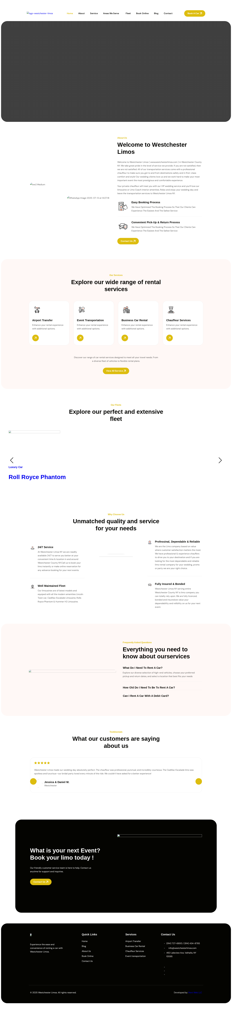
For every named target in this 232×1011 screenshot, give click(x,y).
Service (94, 13)
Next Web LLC (195, 992)
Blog (156, 13)
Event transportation (135, 956)
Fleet (128, 13)
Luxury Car (16, 467)
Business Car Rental (135, 946)
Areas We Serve (111, 13)
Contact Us (87, 961)
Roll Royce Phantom (37, 477)
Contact (168, 13)
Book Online (142, 13)
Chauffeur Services (134, 951)
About (81, 13)
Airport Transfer (133, 941)
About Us (86, 951)
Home (70, 13)
